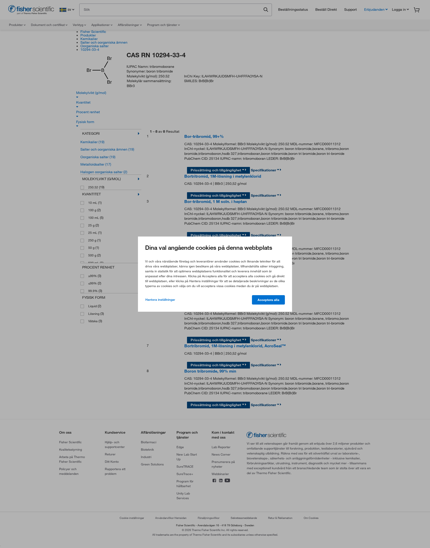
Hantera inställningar (160, 300)
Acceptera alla (268, 300)
